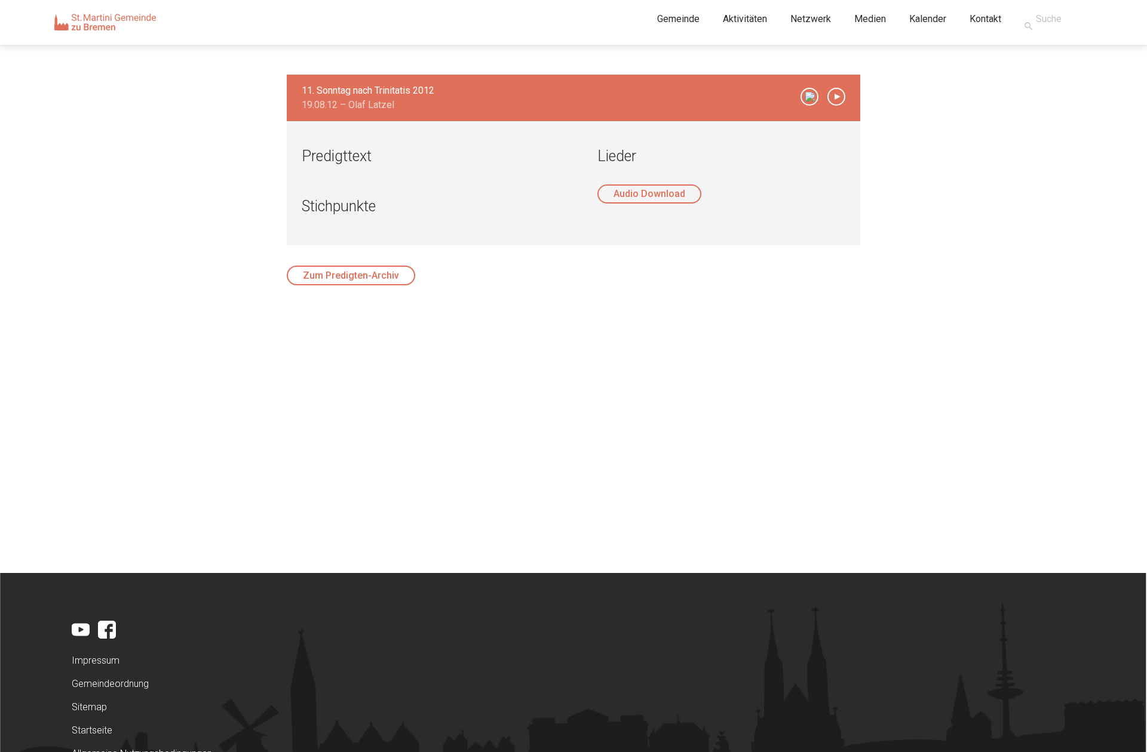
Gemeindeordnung (110, 683)
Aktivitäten (745, 18)
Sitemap (89, 707)
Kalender (927, 18)
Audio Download (649, 193)
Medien (870, 18)
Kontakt (985, 18)
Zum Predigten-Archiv (351, 275)
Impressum (95, 660)
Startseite (92, 730)
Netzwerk (810, 18)
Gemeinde (678, 18)
